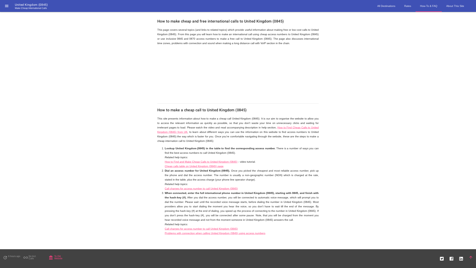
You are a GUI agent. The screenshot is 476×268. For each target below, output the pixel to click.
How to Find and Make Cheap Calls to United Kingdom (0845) (201, 161)
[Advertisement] (238, 74)
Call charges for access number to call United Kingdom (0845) (201, 188)
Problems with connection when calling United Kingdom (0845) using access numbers (215, 233)
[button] (6, 5)
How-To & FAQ (428, 5)
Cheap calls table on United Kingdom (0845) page (194, 166)
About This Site (455, 5)
